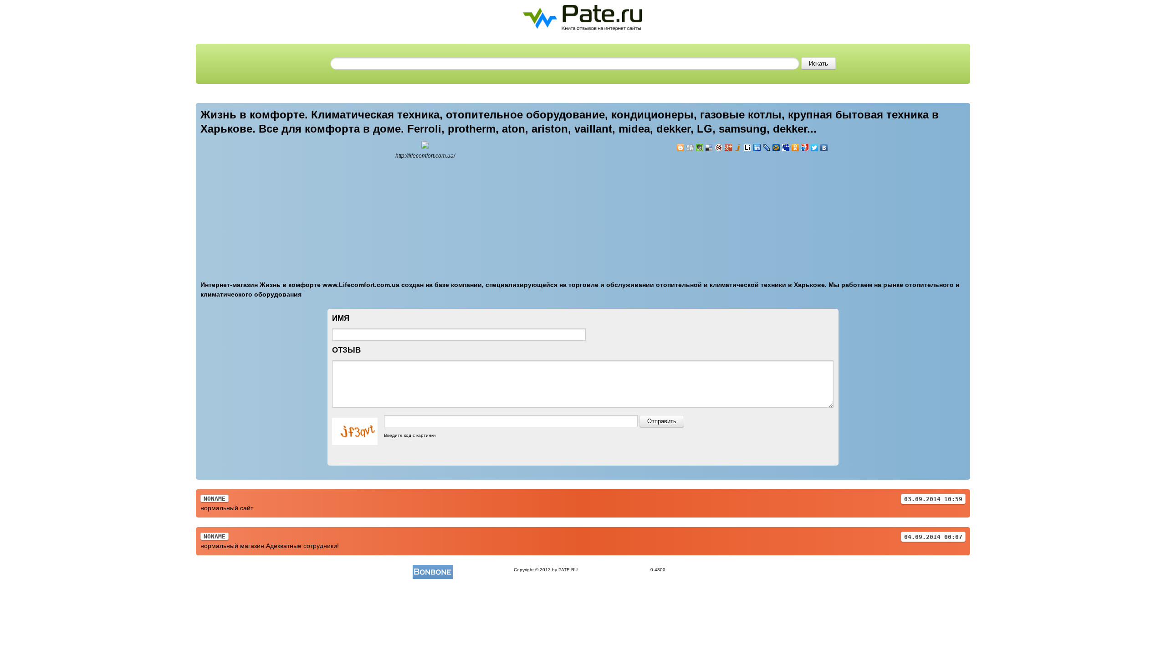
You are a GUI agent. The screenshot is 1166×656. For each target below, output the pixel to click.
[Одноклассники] (795, 148)
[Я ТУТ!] (805, 148)
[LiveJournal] (767, 148)
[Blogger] (680, 148)
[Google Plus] (728, 148)
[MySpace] (786, 148)
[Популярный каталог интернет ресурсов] (433, 569)
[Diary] (719, 148)
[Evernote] (700, 148)
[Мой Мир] (776, 148)
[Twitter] (814, 148)
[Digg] (690, 148)
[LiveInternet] (747, 148)
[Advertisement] (731, 211)
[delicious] (709, 148)
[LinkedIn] (757, 148)
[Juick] (738, 148)
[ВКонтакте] (824, 148)
